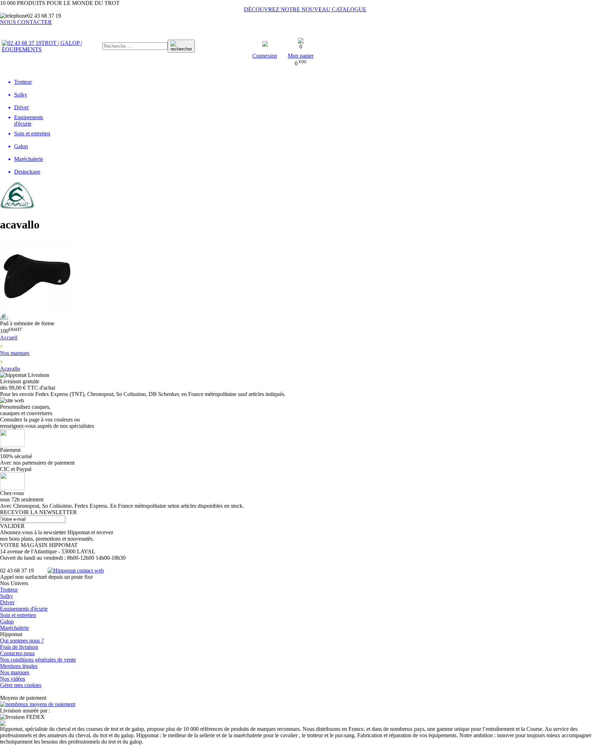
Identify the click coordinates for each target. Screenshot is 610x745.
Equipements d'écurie (24, 609)
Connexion (264, 56)
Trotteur (9, 590)
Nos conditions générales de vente (38, 660)
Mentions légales (18, 666)
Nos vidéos (12, 679)
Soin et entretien (18, 615)
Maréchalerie (14, 628)
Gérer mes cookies (20, 685)
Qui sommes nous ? (22, 641)
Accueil (8, 337)
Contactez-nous (17, 653)
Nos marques (14, 672)
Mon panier (300, 56)
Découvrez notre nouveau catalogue (305, 9)
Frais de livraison (19, 647)
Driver (7, 602)
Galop (7, 621)
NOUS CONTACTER (26, 22)
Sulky (6, 596)
